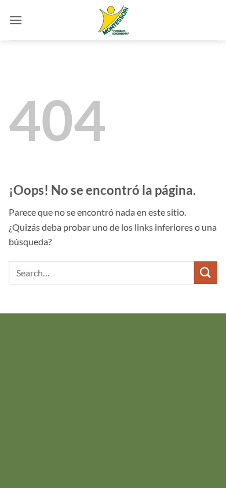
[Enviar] (205, 272)
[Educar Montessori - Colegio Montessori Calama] (113, 20)
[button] (16, 20)
